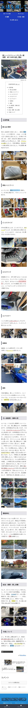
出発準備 (11, 87)
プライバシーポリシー (20, 703)
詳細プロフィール (7, 703)
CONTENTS (12, 84)
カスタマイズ (13, 96)
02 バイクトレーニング (8, 651)
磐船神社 (11, 107)
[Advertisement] (14, 37)
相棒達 (11, 101)
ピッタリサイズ (14, 94)
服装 (11, 103)
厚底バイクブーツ (14, 92)
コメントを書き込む (14, 682)
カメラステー (13, 98)
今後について (12, 112)
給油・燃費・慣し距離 (14, 110)
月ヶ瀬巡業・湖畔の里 (14, 105)
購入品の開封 (13, 89)
